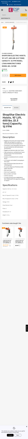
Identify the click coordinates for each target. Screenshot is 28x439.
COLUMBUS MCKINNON (7, 53)
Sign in (15, 4)
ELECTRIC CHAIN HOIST (15, 91)
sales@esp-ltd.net (16, 1)
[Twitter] (11, 82)
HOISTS (5, 92)
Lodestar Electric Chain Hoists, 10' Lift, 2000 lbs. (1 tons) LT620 (7, 242)
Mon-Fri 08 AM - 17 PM (6, 1)
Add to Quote (18, 75)
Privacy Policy (16, 432)
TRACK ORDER (5, 3)
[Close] (26, 426)
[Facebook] (9, 82)
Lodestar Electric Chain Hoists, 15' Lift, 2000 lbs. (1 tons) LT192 (19, 242)
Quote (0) (27, 328)
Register (19, 4)
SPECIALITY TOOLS (12, 92)
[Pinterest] (13, 82)
